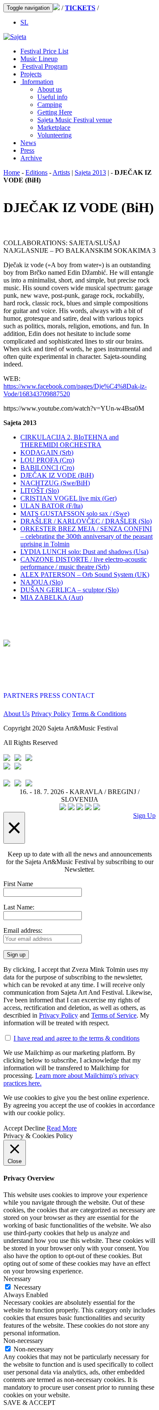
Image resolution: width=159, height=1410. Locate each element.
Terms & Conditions (99, 713)
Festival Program (43, 66)
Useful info (52, 97)
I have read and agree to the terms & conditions (76, 1038)
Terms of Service (114, 1015)
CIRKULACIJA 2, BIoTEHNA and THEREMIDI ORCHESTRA (69, 441)
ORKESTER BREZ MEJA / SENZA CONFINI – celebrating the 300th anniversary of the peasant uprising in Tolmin (86, 536)
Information (36, 81)
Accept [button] (12, 1128)
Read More (62, 1128)
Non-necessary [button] (23, 1340)
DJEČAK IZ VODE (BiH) (57, 475)
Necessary (27, 1287)
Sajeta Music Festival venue (74, 119)
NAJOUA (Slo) (41, 582)
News (28, 142)
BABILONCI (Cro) (47, 467)
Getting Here (54, 112)
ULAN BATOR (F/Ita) (51, 505)
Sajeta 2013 (90, 172)
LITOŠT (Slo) (39, 490)
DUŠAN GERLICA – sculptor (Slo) (69, 589)
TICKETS (80, 7)
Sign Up (144, 815)
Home (11, 172)
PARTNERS (20, 695)
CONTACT (78, 695)
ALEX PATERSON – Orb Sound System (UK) (84, 574)
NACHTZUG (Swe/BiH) (55, 483)
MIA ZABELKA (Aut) (51, 597)
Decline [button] (34, 1128)
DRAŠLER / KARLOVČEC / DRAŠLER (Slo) (86, 521)
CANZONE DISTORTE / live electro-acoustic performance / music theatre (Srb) (83, 563)
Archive (31, 158)
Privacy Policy (50, 713)
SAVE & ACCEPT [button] (29, 1402)
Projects (31, 74)
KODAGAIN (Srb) (46, 452)
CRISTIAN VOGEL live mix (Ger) (68, 498)
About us (49, 89)
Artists (61, 172)
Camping (49, 104)
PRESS (50, 695)
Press (27, 150)
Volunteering (54, 135)
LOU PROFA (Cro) (47, 460)
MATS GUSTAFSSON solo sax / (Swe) (74, 513)
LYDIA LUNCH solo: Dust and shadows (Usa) (84, 551)
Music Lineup (39, 58)
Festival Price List (44, 51)
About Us (16, 713)
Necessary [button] (17, 1278)
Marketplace (53, 127)
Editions (36, 172)
